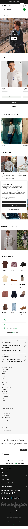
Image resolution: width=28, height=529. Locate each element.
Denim (3, 398)
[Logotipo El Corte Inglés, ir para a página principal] (7, 6)
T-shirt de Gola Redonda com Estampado (9, 89)
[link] (11, 74)
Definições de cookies (14, 209)
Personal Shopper (6, 429)
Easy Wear (4, 371)
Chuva (3, 400)
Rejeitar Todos (14, 205)
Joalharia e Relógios (6, 395)
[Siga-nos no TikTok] (9, 493)
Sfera (3, 378)
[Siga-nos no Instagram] (2, 493)
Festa (3, 410)
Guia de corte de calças (7, 408)
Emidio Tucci (5, 369)
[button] (24, 93)
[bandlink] (22, 3)
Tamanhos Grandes (6, 386)
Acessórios (4, 393)
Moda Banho (5, 396)
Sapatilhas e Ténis (6, 391)
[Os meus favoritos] (23, 6)
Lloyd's (3, 376)
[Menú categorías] (2, 6)
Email (2, 447)
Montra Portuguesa (6, 413)
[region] (14, 197)
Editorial (4, 419)
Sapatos (4, 389)
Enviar (23, 449)
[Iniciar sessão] (21, 6)
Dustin (3, 373)
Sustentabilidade (6, 417)
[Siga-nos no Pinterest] (12, 493)
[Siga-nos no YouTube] (15, 493)
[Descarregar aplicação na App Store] (5, 498)
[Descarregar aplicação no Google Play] (15, 498)
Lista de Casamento (6, 430)
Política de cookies (6, 198)
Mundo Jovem (5, 415)
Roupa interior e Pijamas (7, 387)
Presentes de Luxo (6, 412)
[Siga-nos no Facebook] (4, 493)
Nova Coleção (5, 420)
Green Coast (4, 375)
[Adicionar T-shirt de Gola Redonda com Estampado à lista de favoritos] (20, 63)
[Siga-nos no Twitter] (7, 493)
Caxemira (4, 402)
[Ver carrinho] (25, 6)
